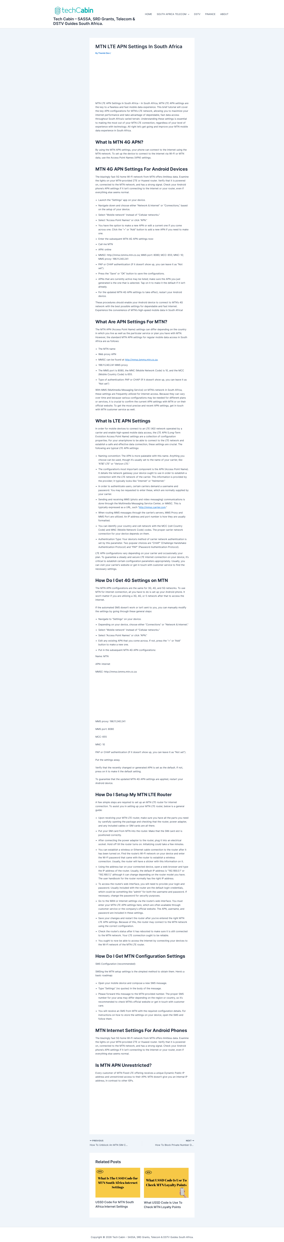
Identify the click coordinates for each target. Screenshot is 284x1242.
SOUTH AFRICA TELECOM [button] (171, 14)
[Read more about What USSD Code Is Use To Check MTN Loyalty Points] (166, 1182)
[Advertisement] (142, 80)
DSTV (197, 14)
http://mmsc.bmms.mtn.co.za (141, 359)
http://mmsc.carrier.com (152, 507)
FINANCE (210, 14)
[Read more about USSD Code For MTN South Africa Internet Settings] (117, 1182)
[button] (187, 14)
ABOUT (224, 14)
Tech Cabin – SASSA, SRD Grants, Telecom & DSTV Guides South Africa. (94, 21)
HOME (148, 14)
